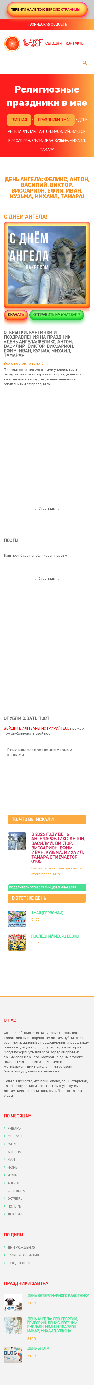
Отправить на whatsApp (56, 315)
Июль (12, 1175)
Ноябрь (14, 1206)
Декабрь (15, 1214)
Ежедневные (19, 1263)
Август (13, 1183)
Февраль (15, 1136)
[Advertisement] (47, 442)
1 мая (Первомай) (47, 913)
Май (11, 1160)
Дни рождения (21, 1247)
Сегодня (53, 43)
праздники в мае (54, 120)
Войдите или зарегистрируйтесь (36, 728)
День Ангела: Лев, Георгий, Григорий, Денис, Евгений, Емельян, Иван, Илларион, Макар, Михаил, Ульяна (52, 1325)
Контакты (75, 43)
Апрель (14, 1152)
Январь (14, 1128)
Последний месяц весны (55, 936)
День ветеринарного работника (58, 1296)
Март (12, 1144)
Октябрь (15, 1199)
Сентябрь (16, 1191)
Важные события (23, 1255)
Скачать (16, 315)
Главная (19, 120)
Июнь (12, 1167)
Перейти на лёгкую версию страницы (45, 9)
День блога (38, 1348)
